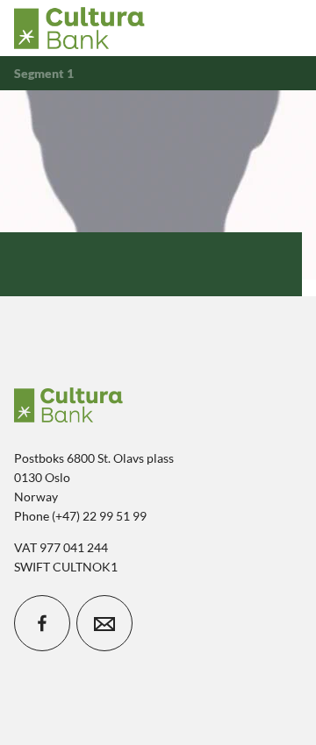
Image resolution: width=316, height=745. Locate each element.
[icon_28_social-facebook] (42, 623)
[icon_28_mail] (104, 623)
